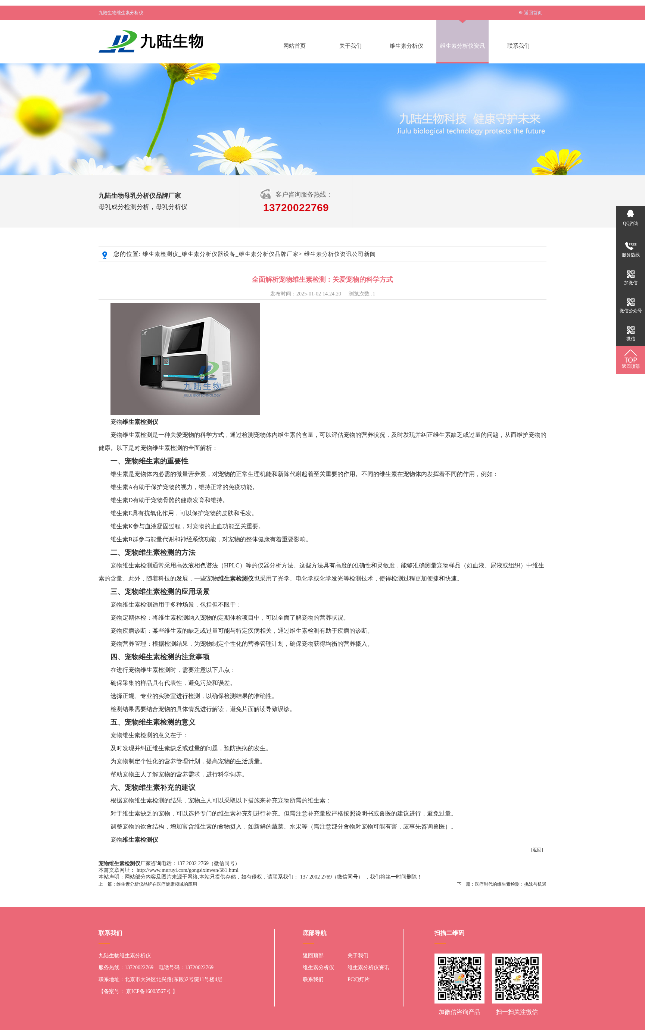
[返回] (537, 849)
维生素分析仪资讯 (462, 46)
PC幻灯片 (359, 979)
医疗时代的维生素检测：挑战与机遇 (510, 884)
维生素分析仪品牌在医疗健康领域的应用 (156, 884)
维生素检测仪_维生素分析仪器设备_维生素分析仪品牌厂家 (221, 254)
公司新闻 (364, 254)
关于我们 (350, 46)
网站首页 (294, 46)
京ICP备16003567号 (148, 991)
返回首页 (533, 12)
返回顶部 (313, 955)
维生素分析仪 (406, 46)
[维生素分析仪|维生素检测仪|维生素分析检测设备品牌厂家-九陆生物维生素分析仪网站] (175, 41)
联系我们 (518, 46)
